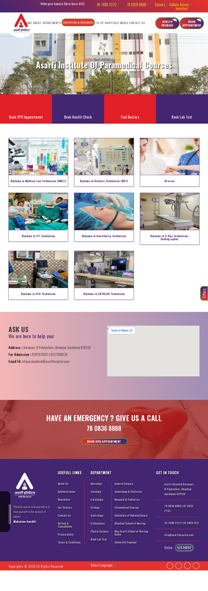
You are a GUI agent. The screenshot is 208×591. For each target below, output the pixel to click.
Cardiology (97, 499)
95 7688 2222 (107, 4)
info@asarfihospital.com (179, 535)
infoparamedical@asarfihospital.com (45, 361)
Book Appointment (192, 23)
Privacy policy (66, 534)
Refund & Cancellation (65, 524)
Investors (182, 8)
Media (124, 23)
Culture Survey (179, 4)
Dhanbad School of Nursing (130, 523)
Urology (95, 507)
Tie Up (99, 23)
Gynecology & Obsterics (128, 491)
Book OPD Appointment (104, 441)
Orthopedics (98, 523)
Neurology (96, 483)
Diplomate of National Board (131, 515)
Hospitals (112, 23)
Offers (204, 293)
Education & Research (78, 22)
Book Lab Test (99, 539)
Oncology (96, 491)
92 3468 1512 (191, 523)
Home (28, 23)
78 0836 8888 (136, 4)
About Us (63, 483)
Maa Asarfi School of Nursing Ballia (131, 532)
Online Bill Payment (126, 542)
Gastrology (97, 515)
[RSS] (5, 527)
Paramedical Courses (127, 507)
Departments (52, 23)
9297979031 (40, 354)
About (37, 23)
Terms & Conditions (69, 542)
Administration (66, 491)
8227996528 (59, 354)
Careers (160, 4)
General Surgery (124, 483)
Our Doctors (65, 507)
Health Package (167, 23)
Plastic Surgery (99, 531)
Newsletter (64, 499)
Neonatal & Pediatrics (127, 499)
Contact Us (137, 23)
